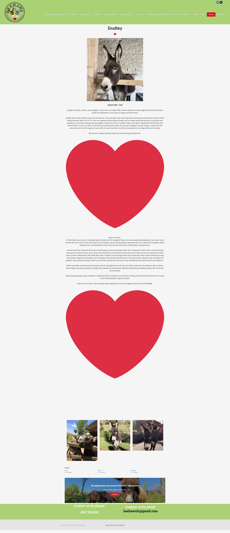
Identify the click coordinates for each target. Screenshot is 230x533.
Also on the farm (183, 14)
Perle (99, 470)
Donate (211, 14)
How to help (72, 14)
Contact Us (140, 14)
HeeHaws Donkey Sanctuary (55, 14)
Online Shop (221, 14)
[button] (115, 388)
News (203, 14)
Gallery (195, 14)
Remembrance (126, 14)
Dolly (66, 470)
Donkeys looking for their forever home (161, 14)
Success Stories (110, 14)
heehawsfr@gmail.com (140, 511)
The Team (97, 14)
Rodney (133, 470)
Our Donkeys (84, 14)
